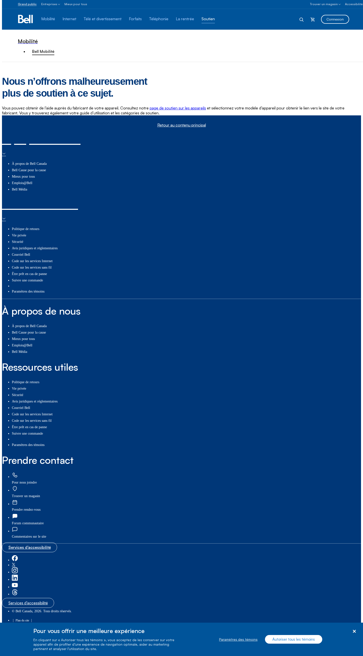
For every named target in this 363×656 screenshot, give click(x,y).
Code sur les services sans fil (32, 267)
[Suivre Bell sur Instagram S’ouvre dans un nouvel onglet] (15, 572)
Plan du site (22, 620)
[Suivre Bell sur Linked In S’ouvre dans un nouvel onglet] (15, 579)
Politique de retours (25, 229)
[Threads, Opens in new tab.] (15, 594)
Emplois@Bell (22, 183)
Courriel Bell (21, 254)
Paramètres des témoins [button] (28, 291)
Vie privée (19, 235)
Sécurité (17, 242)
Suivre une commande (27, 280)
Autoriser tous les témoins (293, 639)
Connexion (335, 19)
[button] (29, 536)
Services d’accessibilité (29, 547)
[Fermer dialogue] (354, 631)
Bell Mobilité (43, 51)
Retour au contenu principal (181, 125)
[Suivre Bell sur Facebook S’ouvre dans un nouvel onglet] (15, 560)
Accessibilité (354, 4)
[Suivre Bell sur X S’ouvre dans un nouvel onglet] (13, 565)
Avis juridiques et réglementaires (35, 248)
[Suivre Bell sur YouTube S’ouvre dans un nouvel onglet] (15, 587)
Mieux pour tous (75, 4)
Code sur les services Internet (32, 261)
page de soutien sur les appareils (178, 108)
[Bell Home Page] (26, 19)
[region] (181, 639)
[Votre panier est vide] (313, 19)
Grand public (27, 4)
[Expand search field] (302, 19)
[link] (15, 475)
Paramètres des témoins (238, 639)
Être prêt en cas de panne (29, 274)
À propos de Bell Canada (29, 164)
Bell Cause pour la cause (29, 170)
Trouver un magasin (324, 4)
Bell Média (19, 189)
